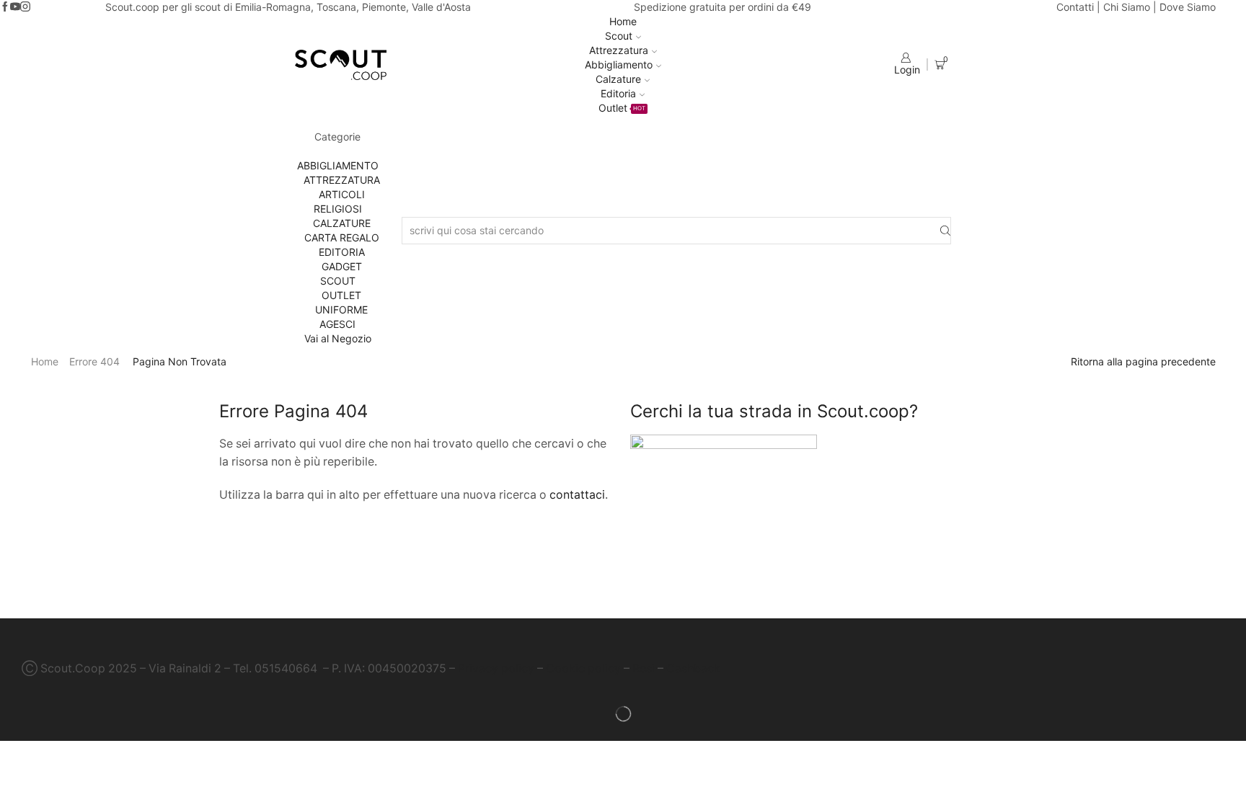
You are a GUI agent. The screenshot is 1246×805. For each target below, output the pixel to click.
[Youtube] (15, 7)
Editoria (618, 93)
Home (623, 21)
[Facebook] (5, 7)
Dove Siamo (1187, 7)
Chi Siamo (1126, 7)
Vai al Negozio (337, 338)
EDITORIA (342, 252)
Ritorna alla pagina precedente (1143, 361)
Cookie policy (583, 668)
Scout (618, 36)
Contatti (1075, 7)
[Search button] (945, 231)
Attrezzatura (618, 50)
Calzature (618, 79)
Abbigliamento (619, 64)
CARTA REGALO (341, 237)
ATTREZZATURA (342, 180)
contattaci (577, 495)
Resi (643, 668)
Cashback (693, 668)
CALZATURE (342, 223)
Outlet (621, 108)
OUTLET (341, 295)
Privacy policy (496, 668)
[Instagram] (25, 7)
